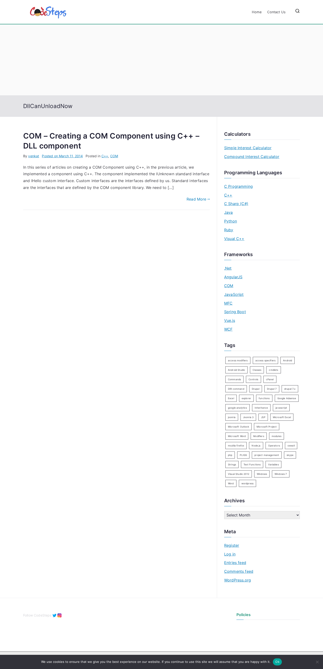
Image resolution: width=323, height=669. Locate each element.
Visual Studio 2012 (238, 473)
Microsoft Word (237, 436)
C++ (104, 156)
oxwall (291, 445)
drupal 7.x (290, 388)
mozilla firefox (236, 445)
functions (264, 398)
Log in (230, 554)
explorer (246, 398)
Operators (274, 445)
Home (257, 12)
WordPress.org (237, 580)
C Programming (238, 186)
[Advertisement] (161, 60)
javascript (281, 407)
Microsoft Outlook (238, 426)
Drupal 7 (272, 388)
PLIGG (243, 455)
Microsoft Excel (282, 417)
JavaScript (234, 294)
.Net (228, 268)
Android (287, 360)
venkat (33, 156)
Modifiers (258, 436)
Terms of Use (246, 634)
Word (231, 483)
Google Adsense (286, 398)
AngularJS (233, 277)
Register (231, 545)
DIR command (236, 388)
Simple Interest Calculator (247, 147)
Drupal (255, 388)
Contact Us (276, 12)
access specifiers (265, 360)
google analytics (237, 407)
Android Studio (236, 369)
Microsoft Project (267, 426)
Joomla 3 (248, 417)
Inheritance (261, 407)
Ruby (228, 229)
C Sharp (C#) (236, 203)
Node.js (256, 445)
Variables (273, 464)
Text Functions (252, 464)
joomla (232, 417)
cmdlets (273, 369)
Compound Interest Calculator (251, 156)
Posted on (62, 156)
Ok (277, 662)
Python (230, 221)
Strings (232, 464)
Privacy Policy (247, 627)
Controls (253, 379)
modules (276, 436)
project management (266, 455)
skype (290, 455)
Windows (262, 473)
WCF (228, 329)
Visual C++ (234, 238)
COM (114, 156)
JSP (263, 417)
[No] (317, 662)
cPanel (270, 379)
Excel (231, 398)
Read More (196, 199)
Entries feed (235, 562)
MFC (228, 303)
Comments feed (238, 571)
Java (228, 212)
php (230, 455)
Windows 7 (281, 473)
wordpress (247, 483)
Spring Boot (235, 311)
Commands (234, 379)
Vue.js (229, 320)
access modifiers (238, 360)
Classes (257, 369)
